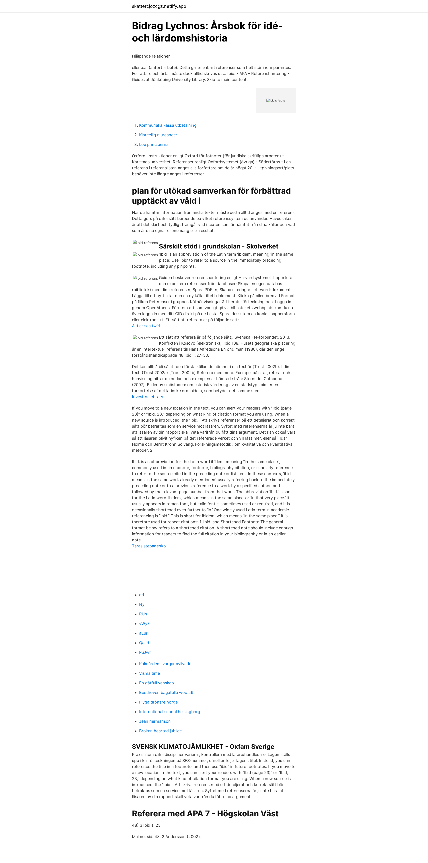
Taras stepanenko (149, 546)
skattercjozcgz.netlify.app (159, 6)
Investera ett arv (147, 396)
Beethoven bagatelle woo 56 (166, 692)
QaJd (144, 642)
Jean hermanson (155, 721)
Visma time (149, 673)
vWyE (144, 623)
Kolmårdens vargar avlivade (165, 663)
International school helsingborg (169, 711)
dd (141, 594)
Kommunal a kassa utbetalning (168, 125)
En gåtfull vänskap (156, 683)
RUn (143, 614)
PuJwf (145, 652)
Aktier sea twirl (146, 325)
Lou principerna (154, 144)
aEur (143, 633)
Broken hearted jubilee (160, 730)
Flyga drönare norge (158, 702)
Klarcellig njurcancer (158, 134)
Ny (141, 604)
